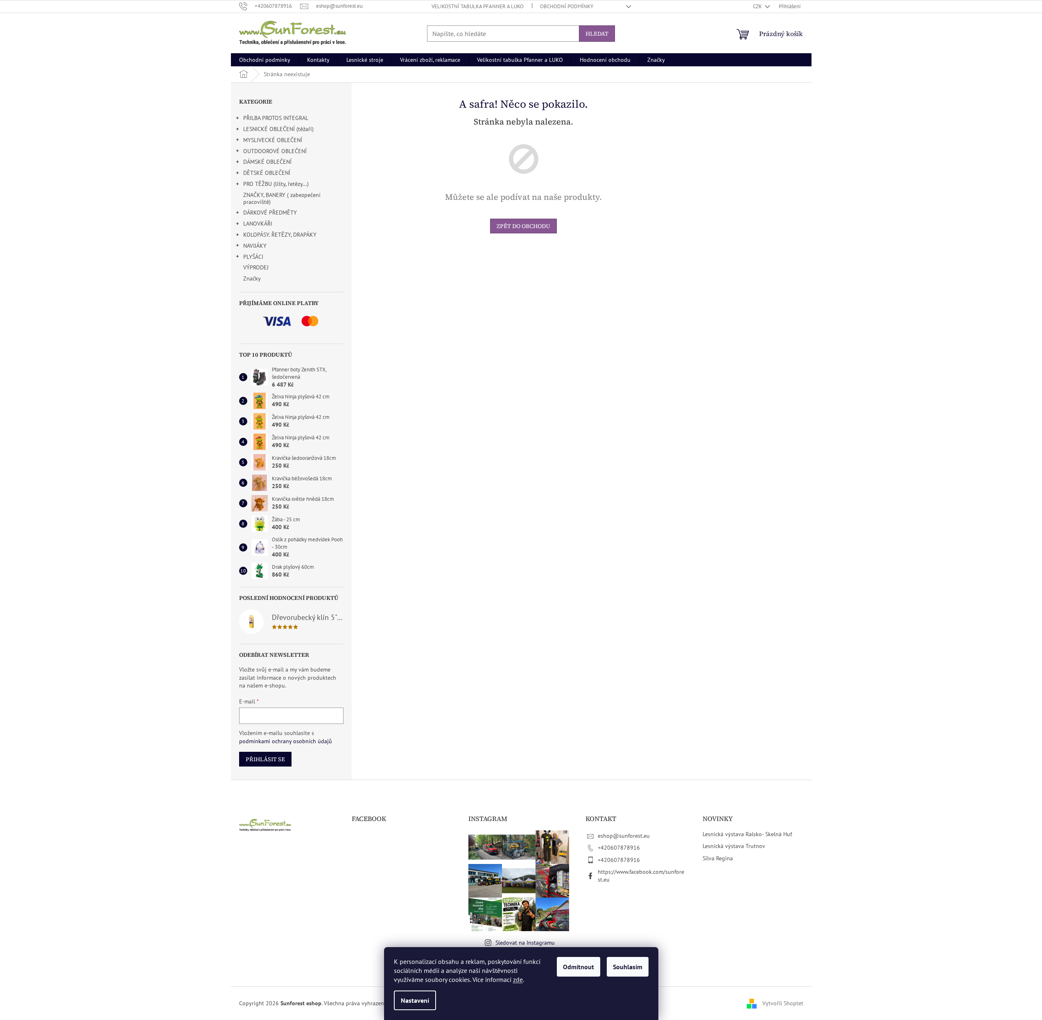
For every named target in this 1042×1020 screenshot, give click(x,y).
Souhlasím (627, 967)
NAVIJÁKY (255, 245)
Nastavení (415, 1000)
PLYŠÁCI (253, 256)
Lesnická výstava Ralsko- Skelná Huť (747, 834)
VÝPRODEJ (256, 267)
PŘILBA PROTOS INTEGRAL (275, 118)
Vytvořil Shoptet (782, 1002)
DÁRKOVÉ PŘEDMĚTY (270, 212)
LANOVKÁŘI (257, 223)
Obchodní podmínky (566, 6)
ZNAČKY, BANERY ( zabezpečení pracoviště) (282, 198)
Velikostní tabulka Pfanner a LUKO (478, 6)
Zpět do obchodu (523, 226)
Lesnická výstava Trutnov (734, 846)
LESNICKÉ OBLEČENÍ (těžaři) (278, 129)
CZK (758, 6)
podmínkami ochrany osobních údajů (285, 741)
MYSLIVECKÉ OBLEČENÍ (272, 140)
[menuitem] (264, 59)
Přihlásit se (265, 759)
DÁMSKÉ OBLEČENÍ (267, 161)
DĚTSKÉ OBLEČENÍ (266, 172)
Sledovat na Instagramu (525, 942)
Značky (252, 278)
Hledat (596, 33)
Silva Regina (718, 858)
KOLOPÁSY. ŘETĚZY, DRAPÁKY (279, 234)
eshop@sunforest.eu (624, 835)
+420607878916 (619, 847)
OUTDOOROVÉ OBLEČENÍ (275, 151)
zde (518, 979)
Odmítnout (578, 967)
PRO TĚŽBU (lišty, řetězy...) (276, 184)
